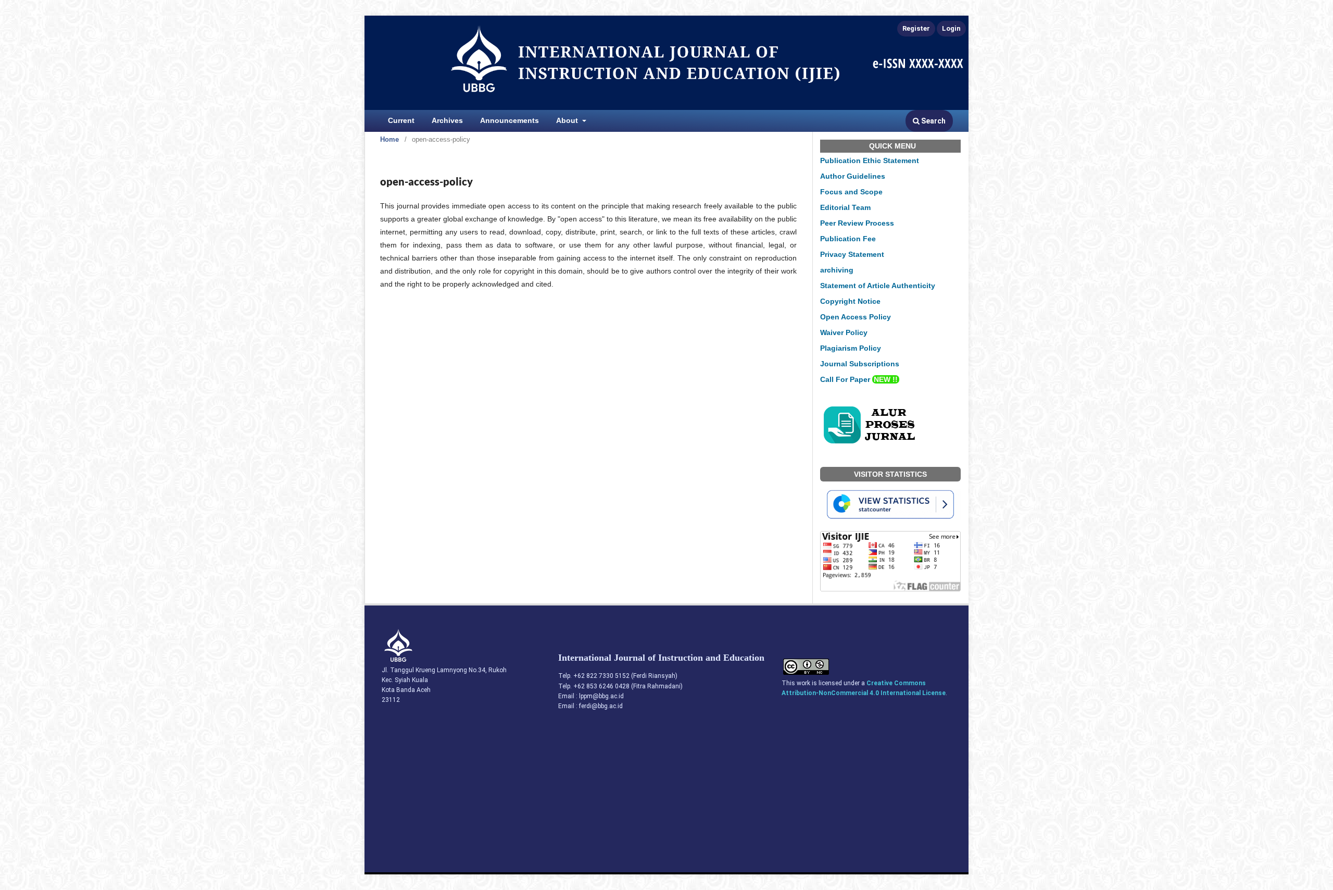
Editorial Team (845, 207)
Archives (447, 120)
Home (389, 139)
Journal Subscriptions (859, 364)
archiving (836, 270)
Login (951, 28)
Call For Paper (859, 379)
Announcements (509, 120)
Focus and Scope (851, 192)
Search (933, 121)
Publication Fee (848, 238)
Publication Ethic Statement (869, 160)
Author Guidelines (852, 176)
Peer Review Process (857, 223)
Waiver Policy (843, 332)
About (568, 120)
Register (916, 28)
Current (401, 120)
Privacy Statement (852, 254)
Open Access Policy (855, 317)
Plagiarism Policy (850, 348)
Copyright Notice (850, 301)
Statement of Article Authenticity (877, 285)
